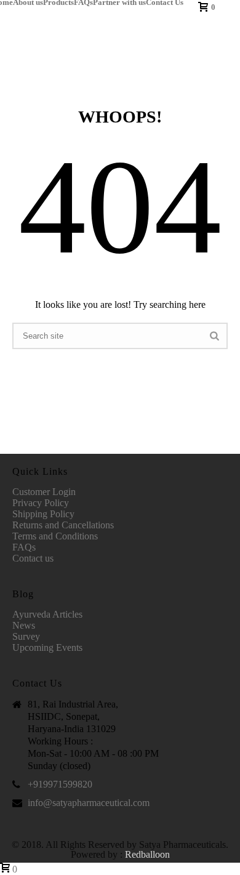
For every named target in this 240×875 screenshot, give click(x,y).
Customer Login (44, 491)
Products (58, 2)
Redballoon (147, 854)
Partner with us (119, 2)
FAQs (83, 2)
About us (28, 2)
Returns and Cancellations (63, 525)
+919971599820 (60, 784)
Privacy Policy (40, 503)
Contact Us (164, 2)
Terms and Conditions (55, 536)
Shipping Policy (43, 514)
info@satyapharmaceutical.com (89, 802)
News (23, 625)
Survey (26, 636)
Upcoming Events (47, 647)
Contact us (33, 558)
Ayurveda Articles (47, 614)
